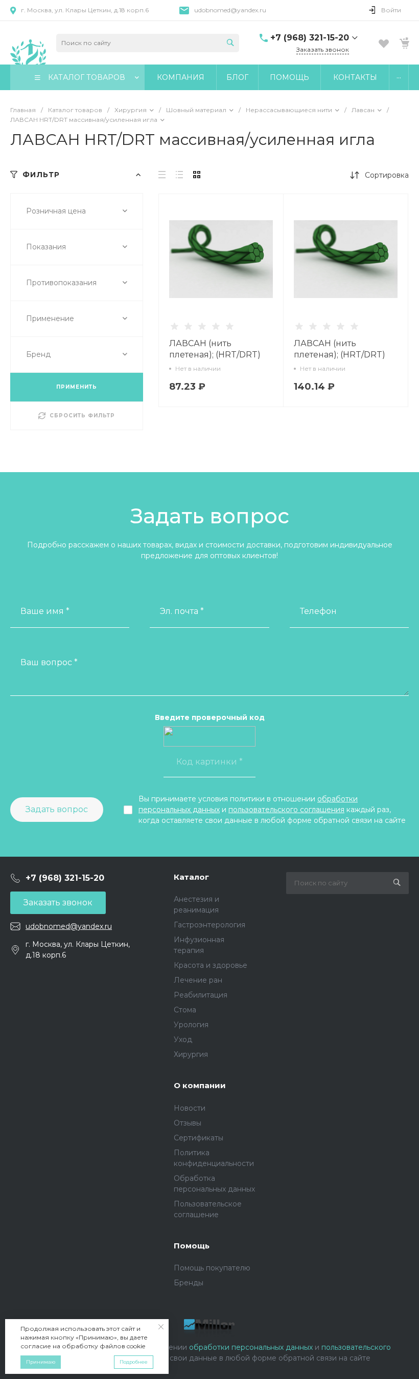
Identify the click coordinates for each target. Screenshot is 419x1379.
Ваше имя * (44, 611)
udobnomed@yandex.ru (230, 10)
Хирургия (191, 1054)
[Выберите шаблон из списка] (28, 42)
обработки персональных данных (251, 1347)
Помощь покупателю (212, 1267)
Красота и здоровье (210, 965)
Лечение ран (198, 980)
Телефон (318, 611)
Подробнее (134, 1362)
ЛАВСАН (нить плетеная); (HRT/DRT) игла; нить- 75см (215, 354)
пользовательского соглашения (286, 809)
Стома (185, 1009)
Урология (191, 1024)
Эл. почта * (182, 611)
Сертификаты (198, 1137)
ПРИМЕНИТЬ (76, 387)
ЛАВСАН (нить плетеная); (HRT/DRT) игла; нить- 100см (339, 354)
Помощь (192, 1245)
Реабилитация (200, 995)
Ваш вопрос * (49, 662)
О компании (200, 1085)
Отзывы (187, 1123)
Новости (189, 1108)
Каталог (191, 877)
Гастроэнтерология (209, 924)
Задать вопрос (57, 809)
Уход (183, 1039)
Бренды (188, 1282)
